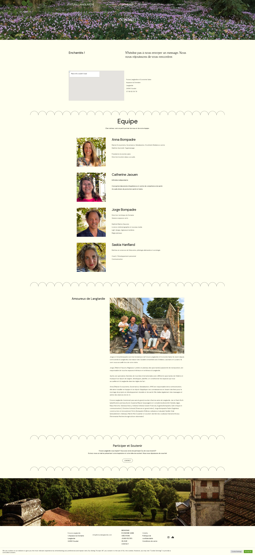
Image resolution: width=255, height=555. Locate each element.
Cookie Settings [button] (237, 551)
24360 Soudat (73, 541)
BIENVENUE (111, 4)
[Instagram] (168, 537)
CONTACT (181, 4)
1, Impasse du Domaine (76, 536)
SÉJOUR (170, 4)
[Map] (173, 537)
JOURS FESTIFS (157, 4)
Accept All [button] (248, 551)
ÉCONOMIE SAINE (126, 4)
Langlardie (71, 538)
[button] (127, 460)
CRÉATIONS (142, 4)
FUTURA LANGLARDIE (81, 4)
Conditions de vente (149, 541)
